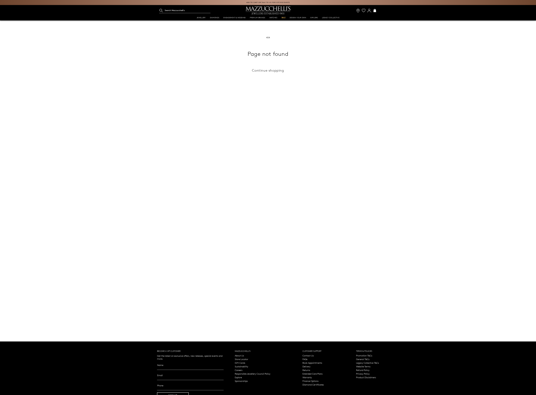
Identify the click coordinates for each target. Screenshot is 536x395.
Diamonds (214, 17)
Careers (238, 370)
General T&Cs (362, 359)
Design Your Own (298, 17)
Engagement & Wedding (234, 17)
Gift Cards (240, 362)
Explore (314, 17)
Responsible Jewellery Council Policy (252, 373)
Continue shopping (268, 70)
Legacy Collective (330, 17)
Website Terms (363, 366)
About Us (239, 355)
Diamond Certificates (313, 384)
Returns (306, 370)
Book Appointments (312, 362)
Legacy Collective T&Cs (367, 362)
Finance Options (310, 380)
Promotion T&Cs (364, 355)
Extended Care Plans (312, 373)
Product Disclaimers (366, 377)
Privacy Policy (363, 373)
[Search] (161, 10)
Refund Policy (362, 370)
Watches (273, 17)
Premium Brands (257, 17)
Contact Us (308, 355)
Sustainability (241, 366)
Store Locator (241, 359)
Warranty (307, 377)
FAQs (305, 359)
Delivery (306, 366)
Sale (284, 17)
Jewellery (201, 17)
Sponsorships (241, 380)
